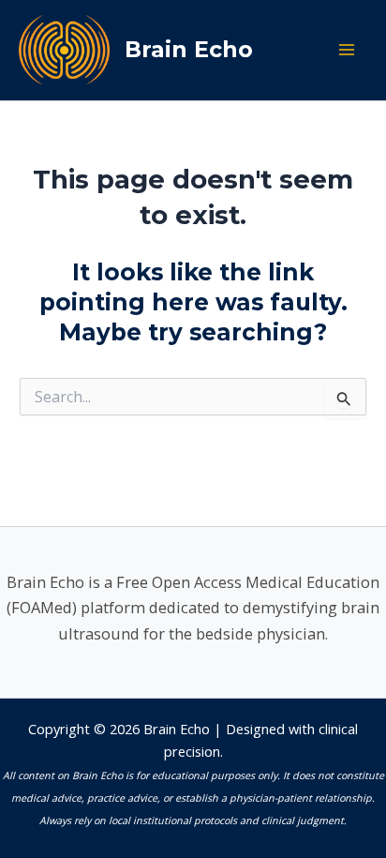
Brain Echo (189, 49)
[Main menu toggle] (346, 50)
